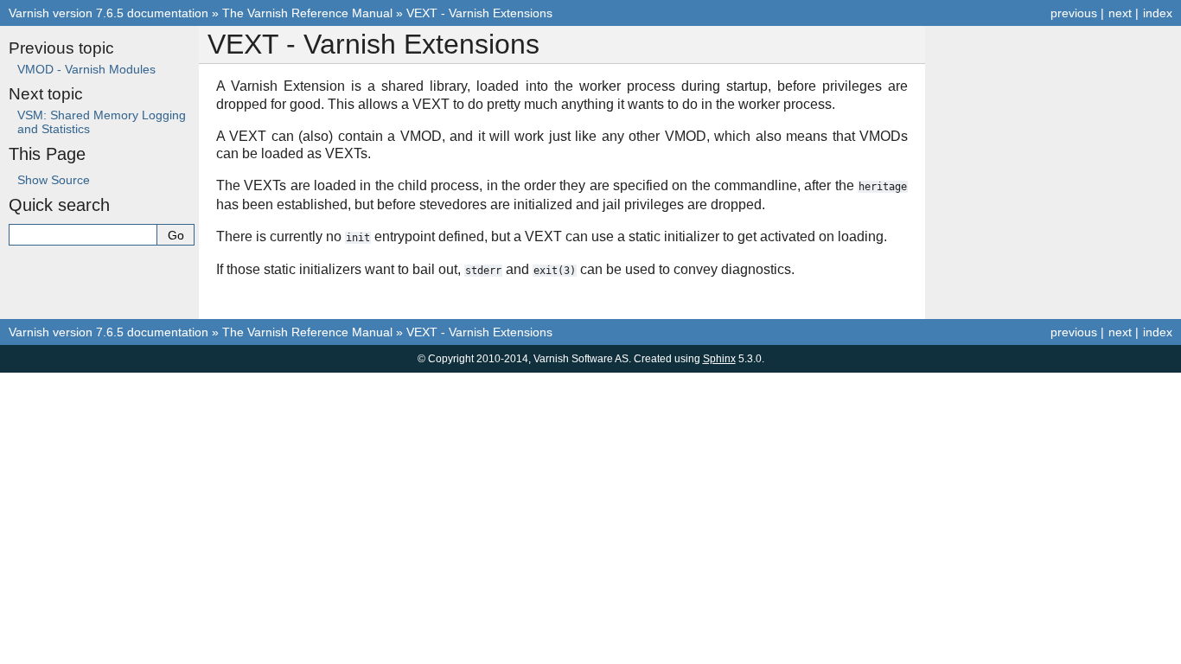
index (1157, 13)
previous (1073, 13)
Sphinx (719, 359)
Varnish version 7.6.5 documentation (108, 13)
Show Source (53, 180)
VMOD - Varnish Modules (86, 69)
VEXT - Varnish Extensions (479, 13)
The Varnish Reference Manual (307, 13)
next (1120, 13)
